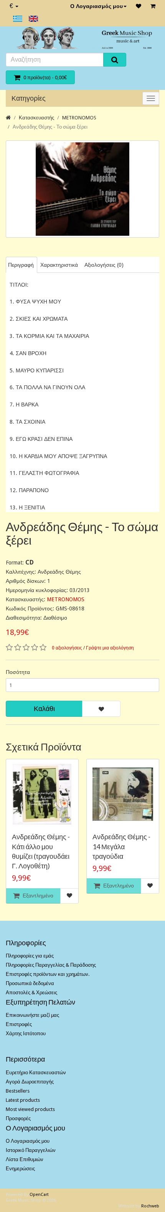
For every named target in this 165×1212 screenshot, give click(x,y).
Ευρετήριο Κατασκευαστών (36, 1072)
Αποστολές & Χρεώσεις (31, 992)
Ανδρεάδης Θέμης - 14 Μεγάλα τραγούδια (121, 846)
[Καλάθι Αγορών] (152, 6)
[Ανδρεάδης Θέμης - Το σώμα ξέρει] (82, 189)
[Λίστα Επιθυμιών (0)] (138, 6)
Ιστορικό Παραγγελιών (31, 1150)
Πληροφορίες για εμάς (30, 956)
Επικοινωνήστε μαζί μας (32, 1015)
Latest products (23, 1100)
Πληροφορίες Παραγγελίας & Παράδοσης (51, 965)
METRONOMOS (79, 118)
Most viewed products (30, 1109)
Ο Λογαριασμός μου (96, 6)
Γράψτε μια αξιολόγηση (110, 648)
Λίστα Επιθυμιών (24, 1159)
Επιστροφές (19, 1024)
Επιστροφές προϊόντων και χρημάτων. (47, 974)
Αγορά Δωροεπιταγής (30, 1082)
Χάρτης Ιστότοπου (26, 1033)
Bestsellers (18, 1091)
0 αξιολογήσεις (67, 648)
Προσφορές (18, 1118)
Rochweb (150, 1206)
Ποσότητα (18, 672)
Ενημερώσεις (20, 1168)
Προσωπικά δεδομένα (30, 983)
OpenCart (39, 1194)
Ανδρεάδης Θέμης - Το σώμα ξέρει (50, 127)
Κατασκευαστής (36, 118)
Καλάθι (44, 709)
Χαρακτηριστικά (59, 265)
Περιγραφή (21, 265)
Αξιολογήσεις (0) (104, 265)
